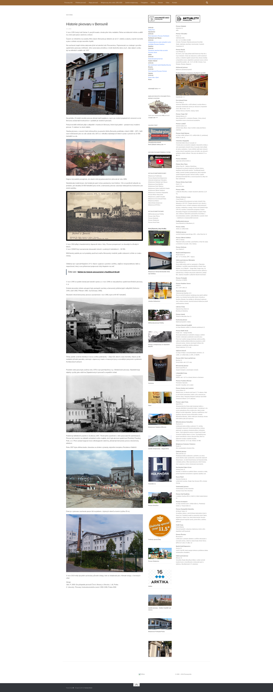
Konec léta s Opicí (153, 77)
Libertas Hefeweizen (154, 301)
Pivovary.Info (68, 2)
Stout (149, 405)
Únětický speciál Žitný (154, 539)
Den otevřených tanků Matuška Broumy (159, 65)
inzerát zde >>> (180, 97)
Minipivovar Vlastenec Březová (157, 427)
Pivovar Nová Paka (153, 222)
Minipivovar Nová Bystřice (155, 184)
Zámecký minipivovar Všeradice (157, 180)
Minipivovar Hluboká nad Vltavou (157, 182)
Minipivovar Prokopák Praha (156, 631)
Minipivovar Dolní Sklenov (155, 186)
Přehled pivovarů (81, 2)
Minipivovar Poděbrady (155, 176)
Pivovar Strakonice (153, 220)
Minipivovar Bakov (153, 201)
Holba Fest (151, 30)
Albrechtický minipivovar (155, 203)
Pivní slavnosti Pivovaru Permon (157, 71)
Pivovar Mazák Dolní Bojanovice (157, 178)
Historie (160, 2)
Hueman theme (88, 687)
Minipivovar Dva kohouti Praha (157, 199)
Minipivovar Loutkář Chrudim (156, 197)
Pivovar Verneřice (153, 505)
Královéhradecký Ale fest (155, 59)
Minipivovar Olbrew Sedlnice (156, 190)
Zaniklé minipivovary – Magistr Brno (158, 448)
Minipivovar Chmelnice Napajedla (158, 192)
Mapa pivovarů (93, 2)
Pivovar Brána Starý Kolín (155, 194)
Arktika (150, 586)
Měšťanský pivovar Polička (156, 214)
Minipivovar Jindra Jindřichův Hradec (159, 188)
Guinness (151, 383)
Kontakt (174, 2)
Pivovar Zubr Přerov (154, 216)
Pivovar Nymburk (153, 218)
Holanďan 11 (152, 484)
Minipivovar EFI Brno (154, 205)
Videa (167, 2)
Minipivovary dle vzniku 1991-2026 (111, 2)
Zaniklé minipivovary (131, 2)
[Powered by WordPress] (73, 687)
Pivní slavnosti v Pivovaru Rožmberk (158, 36)
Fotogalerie (144, 2)
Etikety (153, 2)
